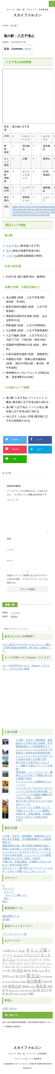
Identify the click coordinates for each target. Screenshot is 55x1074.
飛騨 (31, 993)
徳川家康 (34, 981)
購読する (13, 1015)
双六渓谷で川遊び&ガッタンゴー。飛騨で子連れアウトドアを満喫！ (34, 765)
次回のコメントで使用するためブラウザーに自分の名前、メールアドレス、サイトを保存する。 (27, 579)
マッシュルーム (25, 966)
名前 (9, 538)
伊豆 (19, 970)
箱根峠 (14, 616)
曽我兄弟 (14, 986)
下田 (13, 970)
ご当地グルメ (10, 950)
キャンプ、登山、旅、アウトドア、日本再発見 (27, 1054)
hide (28, 49)
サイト (10, 560)
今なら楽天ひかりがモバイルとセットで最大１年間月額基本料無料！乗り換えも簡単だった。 (26, 647)
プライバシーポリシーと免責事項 (27, 1059)
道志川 (45, 990)
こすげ (10, 255)
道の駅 (6, 919)
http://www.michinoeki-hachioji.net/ (31, 215)
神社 (26, 991)
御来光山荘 (16, 982)
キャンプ (9, 892)
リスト (38, 966)
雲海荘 (16, 994)
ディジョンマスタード (29, 959)
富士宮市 (20, 976)
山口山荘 (8, 982)
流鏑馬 (32, 987)
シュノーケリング (26, 955)
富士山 (33, 975)
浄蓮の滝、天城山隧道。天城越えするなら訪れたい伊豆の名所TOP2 (34, 817)
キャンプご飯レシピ (16, 895)
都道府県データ (10, 916)
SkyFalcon (27, 1068)
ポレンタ (10, 966)
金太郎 (9, 993)
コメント (12, 499)
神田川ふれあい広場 (16, 991)
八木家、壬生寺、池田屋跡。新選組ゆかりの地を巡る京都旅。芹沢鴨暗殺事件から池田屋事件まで (34, 743)
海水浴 (41, 986)
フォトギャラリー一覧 (14, 934)
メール (10, 549)
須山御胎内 (24, 994)
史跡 (34, 970)
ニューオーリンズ (34, 963)
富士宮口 (11, 977)
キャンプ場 (36, 950)
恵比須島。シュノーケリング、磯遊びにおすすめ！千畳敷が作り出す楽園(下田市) (34, 775)
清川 (8, 250)
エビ (21, 950)
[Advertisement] (27, 699)
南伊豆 (27, 970)
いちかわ (15, 612)
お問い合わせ (9, 1008)
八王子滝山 (12, 245)
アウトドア (8, 888)
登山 (6, 898)
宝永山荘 (41, 971)
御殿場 (23, 982)
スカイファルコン (27, 15)
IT (3, 886)
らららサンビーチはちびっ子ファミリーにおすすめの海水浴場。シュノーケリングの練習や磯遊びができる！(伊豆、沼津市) (26, 855)
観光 (4, 901)
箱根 (30, 991)
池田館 (25, 986)
